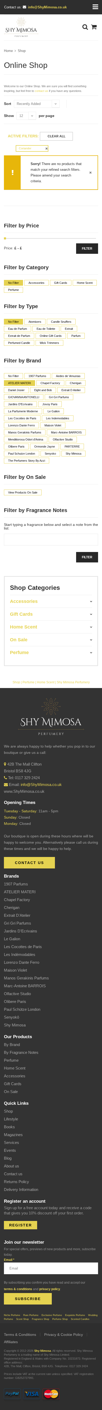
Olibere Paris (15, 1001)
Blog (8, 1158)
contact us (41, 90)
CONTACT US (29, 863)
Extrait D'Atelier (17, 915)
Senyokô (11, 1017)
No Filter (13, 282)
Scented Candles (80, 1319)
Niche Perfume (12, 1315)
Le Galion (12, 939)
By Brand (12, 1044)
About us (11, 1166)
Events (10, 1150)
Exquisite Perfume (75, 1315)
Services (11, 1142)
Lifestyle (11, 1119)
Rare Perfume (30, 1315)
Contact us (13, 1174)
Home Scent (45, 682)
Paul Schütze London (22, 1009)
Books (9, 1127)
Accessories (14, 1076)
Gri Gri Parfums (17, 923)
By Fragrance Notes (21, 1052)
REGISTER (20, 1225)
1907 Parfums (16, 884)
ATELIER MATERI (20, 892)
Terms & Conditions (20, 1334)
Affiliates (11, 1342)
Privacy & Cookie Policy (63, 1334)
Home (8, 51)
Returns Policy (16, 1181)
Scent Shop (22, 1319)
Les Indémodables (19, 954)
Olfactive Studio (17, 993)
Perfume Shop (60, 1319)
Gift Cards (12, 1084)
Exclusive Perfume (52, 1315)
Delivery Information (21, 1189)
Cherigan (11, 907)
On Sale (11, 1091)
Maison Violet (15, 970)
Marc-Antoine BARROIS (25, 986)
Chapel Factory (17, 899)
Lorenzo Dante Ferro (21, 962)
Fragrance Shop (40, 1319)
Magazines (13, 1134)
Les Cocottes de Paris (23, 946)
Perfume (28, 682)
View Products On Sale (22, 492)
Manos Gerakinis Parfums (26, 978)
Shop (22, 51)
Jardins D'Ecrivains (20, 931)
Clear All (56, 136)
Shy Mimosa (15, 1025)
